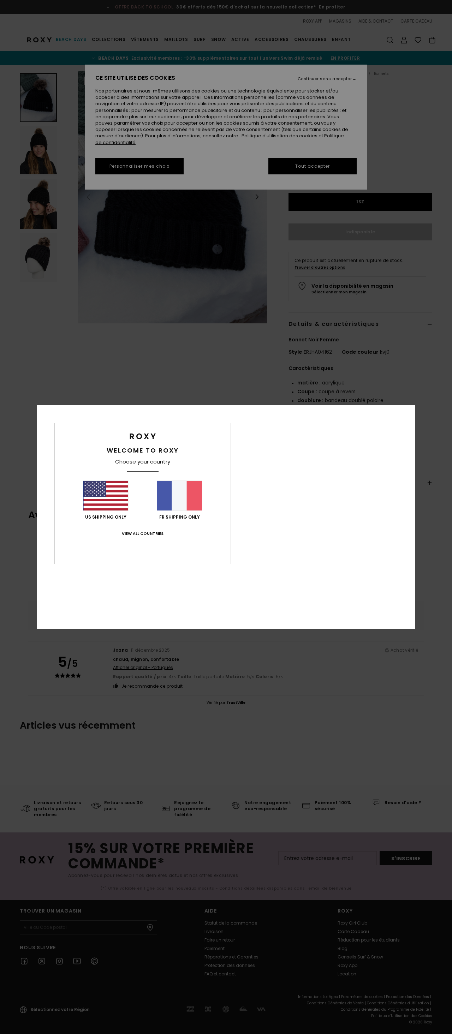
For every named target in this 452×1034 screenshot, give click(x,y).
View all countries (142, 533)
